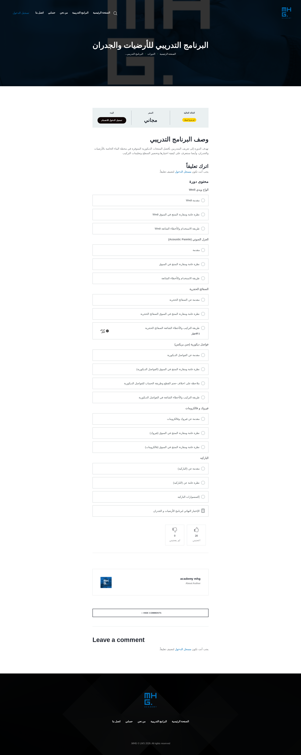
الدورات (151, 54)
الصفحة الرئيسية (168, 54)
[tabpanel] (150, 155)
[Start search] (116, 13)
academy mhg (190, 578)
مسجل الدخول (183, 171)
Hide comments (152, 613)
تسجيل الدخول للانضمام (111, 120)
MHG (134, 743)
